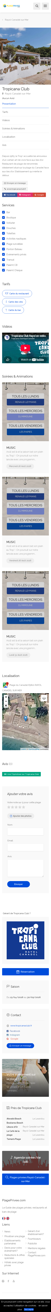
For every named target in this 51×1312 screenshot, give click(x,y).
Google (40, 195)
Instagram (26, 195)
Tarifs (5, 112)
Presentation (9, 103)
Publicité (32, 1243)
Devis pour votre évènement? (13, 1249)
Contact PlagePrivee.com (36, 1254)
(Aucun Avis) (8, 98)
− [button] (6, 701)
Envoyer (18, 884)
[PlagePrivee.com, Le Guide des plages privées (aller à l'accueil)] (11, 5)
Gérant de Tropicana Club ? (17, 913)
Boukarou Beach (15, 1123)
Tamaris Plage (14, 1139)
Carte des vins (15, 302)
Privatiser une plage (14, 1236)
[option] (25, 56)
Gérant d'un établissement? (36, 1233)
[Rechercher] (36, 6)
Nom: (10, 825)
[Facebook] (8, 1281)
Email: (10, 840)
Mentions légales (36, 1248)
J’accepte (29, 1309)
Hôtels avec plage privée (14, 1264)
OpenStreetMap (34, 749)
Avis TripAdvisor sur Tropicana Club (23, 774)
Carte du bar (14, 310)
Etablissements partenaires (12, 1242)
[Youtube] (13, 1281)
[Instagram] (3, 1281)
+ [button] (6, 697)
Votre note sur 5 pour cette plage (24, 802)
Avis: (10, 856)
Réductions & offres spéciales (14, 1256)
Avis (4, 145)
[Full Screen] (6, 705)
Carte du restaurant (19, 293)
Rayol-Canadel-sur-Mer (17, 93)
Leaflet (23, 749)
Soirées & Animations (13, 128)
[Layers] (44, 698)
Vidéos (6, 120)
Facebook (10, 195)
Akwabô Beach (14, 1119)
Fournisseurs (34, 1238)
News (7, 1231)
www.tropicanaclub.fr (16, 189)
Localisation (8, 136)
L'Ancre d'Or (12, 1127)
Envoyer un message (16, 183)
